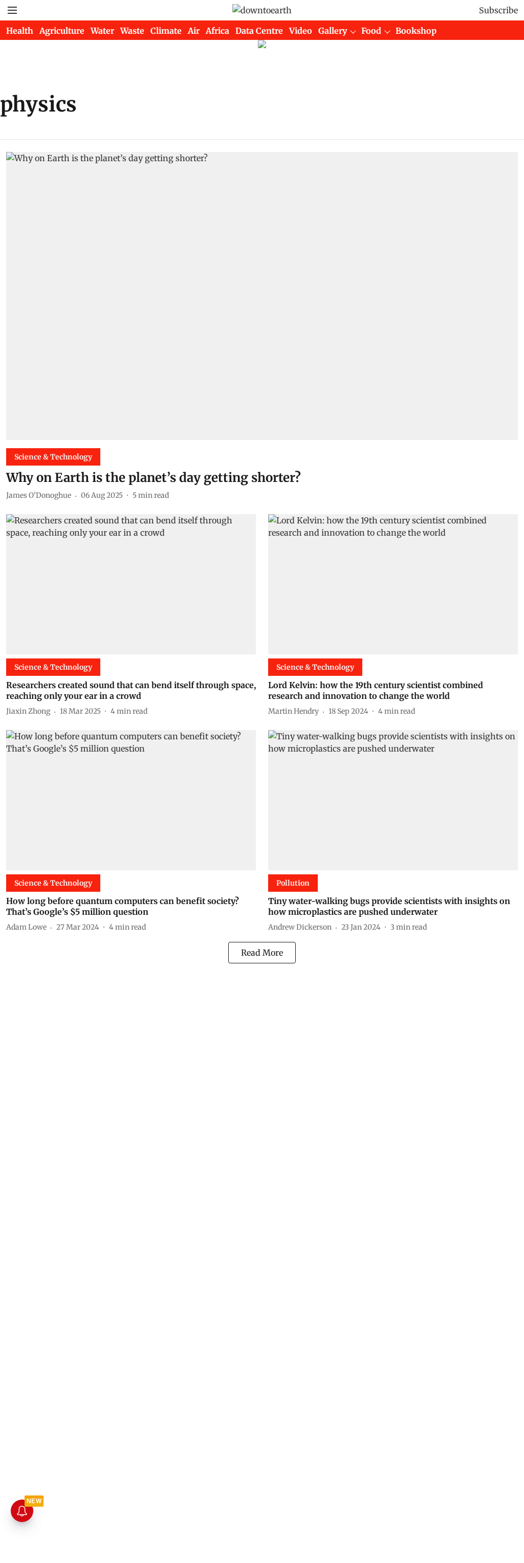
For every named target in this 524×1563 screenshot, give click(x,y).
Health (19, 31)
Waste (132, 31)
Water (102, 31)
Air (194, 31)
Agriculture (61, 31)
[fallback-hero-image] (262, 296)
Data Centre (259, 31)
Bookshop (416, 31)
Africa (217, 31)
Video (300, 31)
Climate (166, 31)
